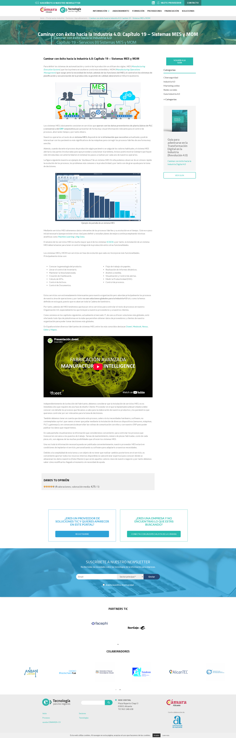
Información (100, 11)
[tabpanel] (99, 623)
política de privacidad (124, 585)
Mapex (54, 329)
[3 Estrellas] (49, 486)
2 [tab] (120, 689)
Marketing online (171, 85)
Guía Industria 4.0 (171, 94)
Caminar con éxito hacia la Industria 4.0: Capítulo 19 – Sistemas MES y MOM (119, 18)
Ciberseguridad (170, 77)
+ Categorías (170, 99)
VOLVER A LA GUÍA (180, 61)
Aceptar (156, 735)
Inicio (42, 18)
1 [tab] (118, 644)
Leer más (166, 735)
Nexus (145, 326)
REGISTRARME (82, 534)
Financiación (172, 11)
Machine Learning (66, 236)
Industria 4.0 (169, 81)
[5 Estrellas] (53, 486)
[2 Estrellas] (47, 486)
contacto (193, 2)
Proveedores (154, 11)
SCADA (110, 242)
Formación (138, 11)
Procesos (46, 718)
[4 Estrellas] (51, 486)
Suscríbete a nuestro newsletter (60, 3)
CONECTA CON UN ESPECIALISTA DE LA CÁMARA (154, 534)
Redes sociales (170, 89)
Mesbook (137, 326)
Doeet (129, 326)
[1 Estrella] (45, 486)
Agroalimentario (80, 18)
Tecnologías (83, 718)
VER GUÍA (179, 175)
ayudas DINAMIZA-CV (51, 722)
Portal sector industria (55, 18)
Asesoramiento (121, 11)
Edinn (46, 329)
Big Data (80, 236)
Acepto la (119, 585)
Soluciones (188, 11)
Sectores (69, 18)
